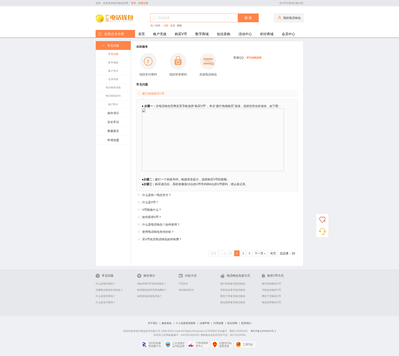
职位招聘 (232, 323)
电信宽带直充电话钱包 (232, 302)
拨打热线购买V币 (271, 283)
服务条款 (167, 323)
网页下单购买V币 (271, 296)
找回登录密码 (178, 74)
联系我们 (246, 323)
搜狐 (179, 25)
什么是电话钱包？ (106, 283)
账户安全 (113, 70)
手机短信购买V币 (271, 289)
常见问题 (113, 45)
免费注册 (143, 3)
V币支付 (183, 283)
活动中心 (245, 34)
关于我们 (153, 323)
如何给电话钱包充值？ (149, 296)
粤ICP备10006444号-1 (263, 331)
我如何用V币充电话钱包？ (151, 283)
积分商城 (266, 34)
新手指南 (113, 62)
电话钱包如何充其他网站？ (152, 289)
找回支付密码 (148, 74)
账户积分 (113, 104)
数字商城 (202, 34)
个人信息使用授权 (186, 323)
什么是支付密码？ (106, 302)
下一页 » (260, 253)
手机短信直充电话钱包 (232, 289)
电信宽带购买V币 (271, 302)
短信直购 (223, 34)
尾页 (273, 253)
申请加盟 (113, 140)
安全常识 (113, 122)
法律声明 (204, 323)
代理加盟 (218, 323)
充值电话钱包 (208, 74)
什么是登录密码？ (106, 296)
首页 (141, 34)
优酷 (166, 25)
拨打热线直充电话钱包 (232, 283)
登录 (133, 3)
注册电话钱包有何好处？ (109, 289)
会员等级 (113, 79)
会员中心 (288, 34)
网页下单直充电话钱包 (232, 296)
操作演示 (113, 113)
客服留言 (113, 131)
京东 (172, 25)
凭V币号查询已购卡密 (291, 3)
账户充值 (159, 34)
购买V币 (181, 34)
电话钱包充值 (113, 87)
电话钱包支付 (113, 95)
